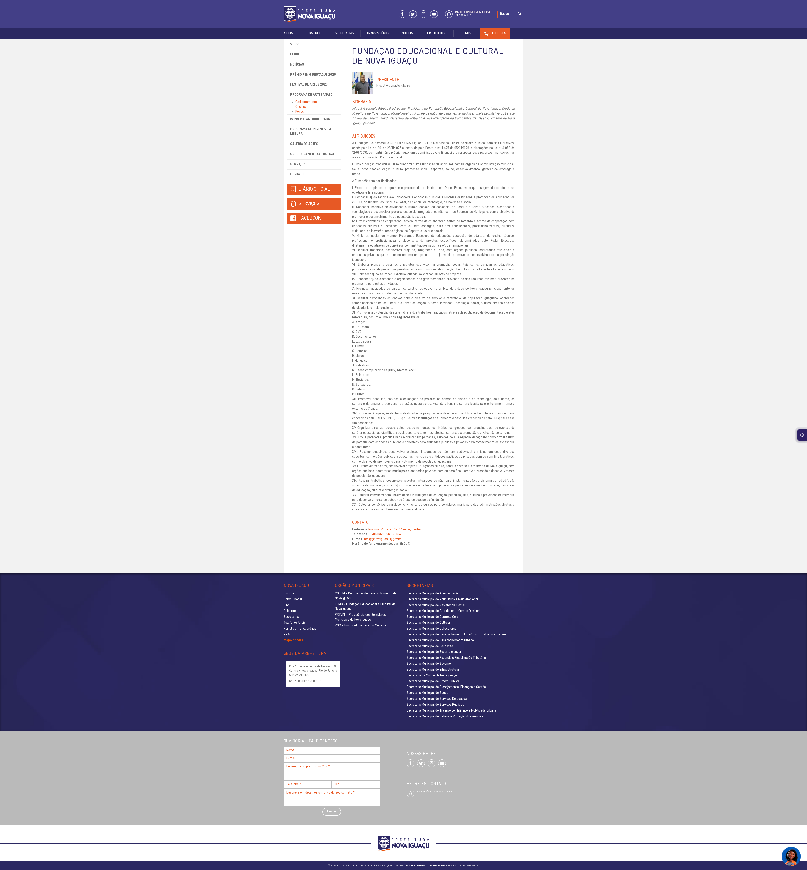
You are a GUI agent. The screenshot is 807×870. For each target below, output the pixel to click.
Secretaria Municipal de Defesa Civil (431, 628)
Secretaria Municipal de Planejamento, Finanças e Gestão (446, 687)
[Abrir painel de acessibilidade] (802, 435)
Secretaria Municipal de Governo (429, 664)
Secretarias (344, 33)
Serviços (298, 164)
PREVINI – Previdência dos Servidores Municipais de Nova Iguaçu (360, 617)
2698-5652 (393, 534)
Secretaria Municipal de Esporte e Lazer (434, 652)
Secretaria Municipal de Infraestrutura (433, 669)
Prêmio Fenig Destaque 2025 (313, 74)
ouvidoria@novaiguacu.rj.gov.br (473, 12)
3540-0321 (376, 534)
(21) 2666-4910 (463, 15)
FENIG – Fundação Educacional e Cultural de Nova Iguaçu (365, 607)
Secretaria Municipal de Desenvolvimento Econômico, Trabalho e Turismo (457, 634)
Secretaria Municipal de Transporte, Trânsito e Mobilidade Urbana (451, 710)
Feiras (299, 111)
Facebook (310, 218)
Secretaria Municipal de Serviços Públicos (435, 705)
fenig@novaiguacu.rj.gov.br (382, 539)
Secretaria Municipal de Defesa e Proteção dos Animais (445, 716)
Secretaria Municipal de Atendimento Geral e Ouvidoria (444, 611)
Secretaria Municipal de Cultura (428, 623)
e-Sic (287, 634)
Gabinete (315, 33)
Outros (466, 33)
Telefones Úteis (295, 623)
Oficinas (301, 107)
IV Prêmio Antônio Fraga (310, 119)
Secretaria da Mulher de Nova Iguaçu (432, 675)
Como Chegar (293, 599)
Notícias (408, 33)
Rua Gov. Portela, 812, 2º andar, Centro (394, 529)
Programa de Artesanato (311, 94)
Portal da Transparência (300, 628)
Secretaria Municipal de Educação (430, 646)
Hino (287, 605)
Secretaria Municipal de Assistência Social (436, 605)
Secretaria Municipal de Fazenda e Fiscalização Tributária (446, 658)
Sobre (295, 44)
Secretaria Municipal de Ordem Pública (433, 681)
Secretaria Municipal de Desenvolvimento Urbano (440, 640)
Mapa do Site (293, 640)
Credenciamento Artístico (312, 154)
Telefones (498, 33)
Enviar (331, 811)
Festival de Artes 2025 (309, 84)
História (289, 593)
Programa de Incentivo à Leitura (310, 132)
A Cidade (290, 33)
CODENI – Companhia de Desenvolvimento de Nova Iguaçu (366, 596)
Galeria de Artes (304, 144)
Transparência (378, 33)
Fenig (294, 54)
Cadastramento (306, 102)
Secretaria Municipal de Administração (433, 593)
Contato (297, 174)
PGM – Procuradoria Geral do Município (361, 625)
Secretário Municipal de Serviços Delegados (437, 699)
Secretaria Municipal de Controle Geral (433, 617)
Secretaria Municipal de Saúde (427, 693)
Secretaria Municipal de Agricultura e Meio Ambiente (443, 599)
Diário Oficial (437, 33)
